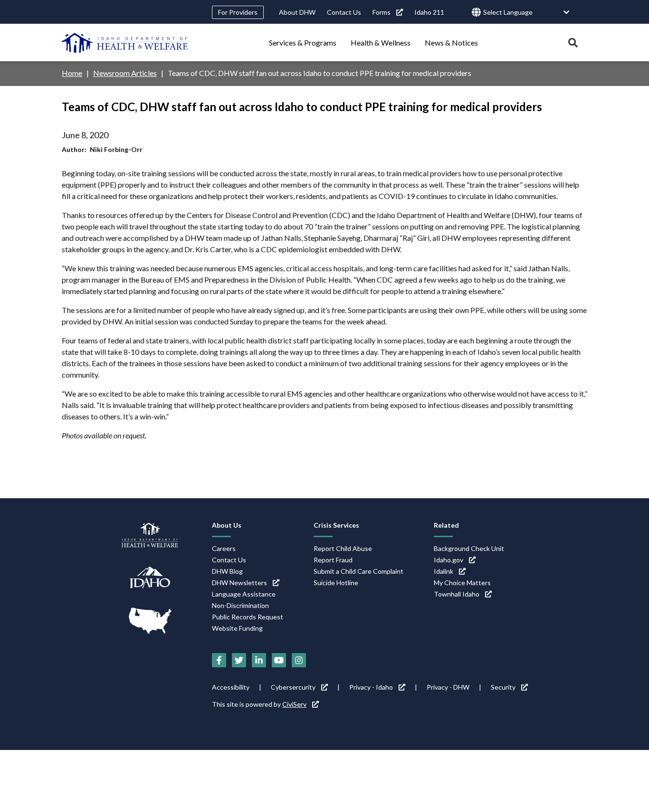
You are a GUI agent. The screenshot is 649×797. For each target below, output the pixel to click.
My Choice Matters (462, 583)
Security (503, 687)
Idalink (443, 571)
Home (72, 72)
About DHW (297, 12)
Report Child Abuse (343, 548)
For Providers (238, 12)
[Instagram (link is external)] (299, 660)
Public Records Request (247, 617)
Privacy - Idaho (371, 687)
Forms (381, 12)
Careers (224, 548)
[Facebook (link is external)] (219, 660)
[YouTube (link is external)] (279, 660)
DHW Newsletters (239, 583)
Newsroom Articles (125, 72)
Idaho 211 (429, 12)
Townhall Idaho (456, 594)
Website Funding (237, 628)
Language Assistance (244, 594)
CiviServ (294, 704)
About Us (226, 525)
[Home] (125, 42)
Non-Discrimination (240, 605)
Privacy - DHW (448, 687)
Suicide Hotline (336, 583)
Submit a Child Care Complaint (358, 571)
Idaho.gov (448, 560)
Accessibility (230, 687)
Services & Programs (302, 42)
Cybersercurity (293, 687)
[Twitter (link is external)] (239, 660)
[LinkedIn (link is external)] (259, 660)
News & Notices (451, 42)
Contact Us (344, 12)
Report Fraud (333, 560)
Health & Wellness (380, 42)
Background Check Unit (469, 548)
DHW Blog (227, 571)
